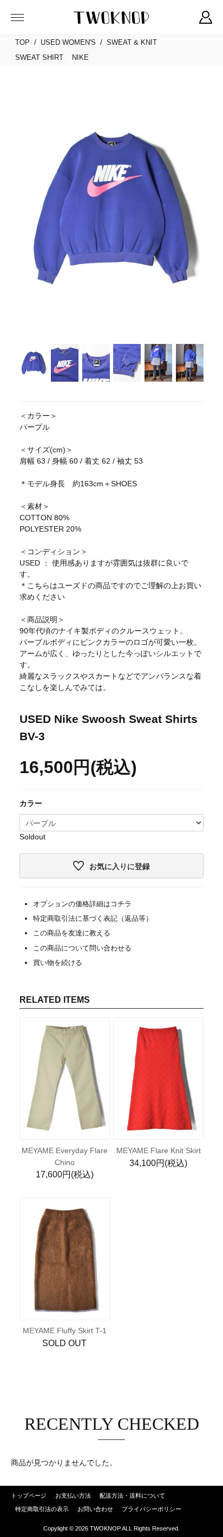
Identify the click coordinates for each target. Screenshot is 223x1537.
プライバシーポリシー (151, 1509)
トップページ (29, 1495)
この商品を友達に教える (71, 933)
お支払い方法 (73, 1495)
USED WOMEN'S (68, 42)
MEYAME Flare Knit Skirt (158, 1150)
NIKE (80, 57)
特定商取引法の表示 (42, 1509)
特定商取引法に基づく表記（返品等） (93, 918)
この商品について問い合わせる (82, 948)
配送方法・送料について (132, 1495)
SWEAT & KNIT (132, 42)
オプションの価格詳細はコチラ (82, 904)
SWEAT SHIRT (39, 57)
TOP (22, 42)
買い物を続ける (57, 963)
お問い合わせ (95, 1509)
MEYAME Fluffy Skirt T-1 (65, 1330)
